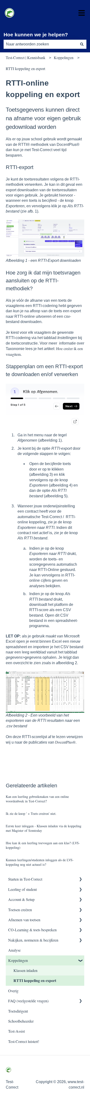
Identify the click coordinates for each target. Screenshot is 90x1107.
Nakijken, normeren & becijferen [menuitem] (33, 940)
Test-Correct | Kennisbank (25, 57)
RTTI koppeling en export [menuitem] (34, 980)
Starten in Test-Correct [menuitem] (25, 879)
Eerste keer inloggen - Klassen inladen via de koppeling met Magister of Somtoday (43, 828)
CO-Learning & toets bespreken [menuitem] (32, 929)
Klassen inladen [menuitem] (25, 970)
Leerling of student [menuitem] (22, 889)
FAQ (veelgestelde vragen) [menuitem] (28, 1000)
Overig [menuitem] (13, 990)
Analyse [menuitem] (14, 950)
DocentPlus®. (66, 742)
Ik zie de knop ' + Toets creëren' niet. (31, 813)
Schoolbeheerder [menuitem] (21, 1021)
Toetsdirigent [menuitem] (18, 1011)
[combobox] (40, 44)
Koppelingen (63, 57)
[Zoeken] (81, 44)
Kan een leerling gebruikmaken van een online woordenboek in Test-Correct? (37, 799)
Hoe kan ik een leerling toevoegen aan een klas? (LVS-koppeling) (43, 845)
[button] (80, 879)
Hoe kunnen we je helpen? (36, 34)
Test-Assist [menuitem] (16, 1031)
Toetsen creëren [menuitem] (20, 909)
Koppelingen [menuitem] (18, 960)
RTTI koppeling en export (25, 68)
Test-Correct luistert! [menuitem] (23, 1041)
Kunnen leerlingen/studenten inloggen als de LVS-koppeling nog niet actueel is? (40, 862)
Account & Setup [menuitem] (21, 899)
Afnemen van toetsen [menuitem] (24, 919)
